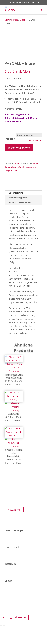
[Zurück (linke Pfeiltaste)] (1, 625)
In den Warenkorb (19, 147)
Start (7, 19)
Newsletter (14, 509)
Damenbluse (10, 167)
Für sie (14, 19)
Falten (19, 167)
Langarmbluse (11, 170)
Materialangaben (18, 197)
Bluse (22, 19)
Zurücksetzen (35, 140)
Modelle (10, 138)
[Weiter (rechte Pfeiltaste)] (4, 625)
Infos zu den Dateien (20, 202)
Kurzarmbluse (29, 167)
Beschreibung (16, 192)
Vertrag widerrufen (14, 617)
